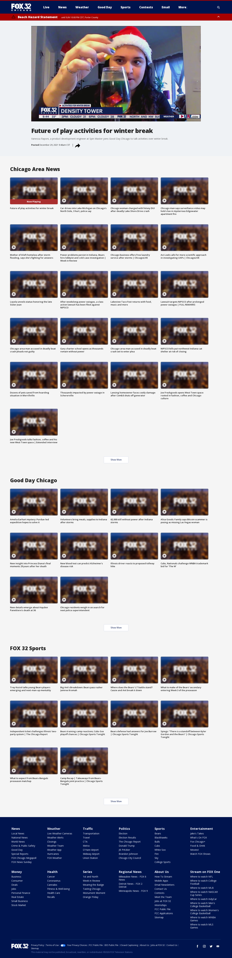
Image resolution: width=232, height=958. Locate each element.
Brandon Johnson (128, 853)
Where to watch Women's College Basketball (204, 912)
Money (16, 872)
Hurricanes (53, 853)
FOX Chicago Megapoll (23, 858)
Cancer (51, 876)
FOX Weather (54, 858)
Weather (53, 829)
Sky (156, 858)
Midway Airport (91, 853)
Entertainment (201, 829)
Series (87, 872)
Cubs (157, 845)
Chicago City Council (130, 858)
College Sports (163, 862)
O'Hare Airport (91, 849)
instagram (204, 946)
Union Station (90, 858)
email (218, 946)
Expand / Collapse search (219, 7)
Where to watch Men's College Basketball (202, 904)
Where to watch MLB (202, 887)
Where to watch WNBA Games (203, 919)
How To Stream (163, 876)
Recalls (51, 897)
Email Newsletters (164, 884)
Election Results (127, 837)
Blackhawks (161, 837)
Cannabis (52, 884)
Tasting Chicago (92, 888)
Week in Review (91, 880)
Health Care (53, 892)
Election (123, 833)
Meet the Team (163, 897)
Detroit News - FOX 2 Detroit (130, 885)
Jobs (13, 888)
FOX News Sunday (21, 862)
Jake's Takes (197, 833)
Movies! (194, 849)
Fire (157, 853)
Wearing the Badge (93, 884)
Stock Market (18, 905)
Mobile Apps (161, 880)
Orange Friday (90, 897)
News (15, 829)
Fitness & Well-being (58, 888)
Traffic (88, 829)
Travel (86, 837)
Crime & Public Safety (23, 845)
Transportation (91, 833)
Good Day (17, 849)
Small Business (19, 901)
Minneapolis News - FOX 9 (133, 890)
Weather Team (55, 845)
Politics (124, 829)
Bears (158, 833)
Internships (161, 905)
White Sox (160, 849)
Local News (17, 833)
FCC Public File (163, 909)
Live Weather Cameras (59, 833)
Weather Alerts (55, 837)
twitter (211, 946)
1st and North (90, 876)
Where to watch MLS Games (201, 926)
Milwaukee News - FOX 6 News (132, 878)
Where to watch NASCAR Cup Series (204, 893)
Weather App (54, 849)
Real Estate (17, 897)
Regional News (130, 872)
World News (18, 841)
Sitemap (159, 917)
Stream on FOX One (205, 872)
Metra (86, 845)
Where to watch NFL (201, 876)
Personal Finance (20, 892)
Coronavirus (53, 880)
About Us (162, 872)
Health (52, 872)
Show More (116, 459)
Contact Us (161, 888)
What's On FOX (198, 837)
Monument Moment (94, 892)
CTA (85, 841)
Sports (160, 829)
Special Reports (19, 853)
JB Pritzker (124, 849)
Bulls (157, 841)
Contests (159, 892)
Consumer (17, 880)
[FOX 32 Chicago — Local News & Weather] (22, 7)
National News (19, 837)
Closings (51, 841)
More (182, 7)
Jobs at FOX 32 (163, 901)
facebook (197, 946)
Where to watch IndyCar (203, 899)
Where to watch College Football (203, 882)
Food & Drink (197, 845)
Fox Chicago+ (197, 841)
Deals (14, 884)
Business (16, 876)
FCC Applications (164, 913)
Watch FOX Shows (200, 853)
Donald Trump (127, 845)
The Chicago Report (130, 841)
